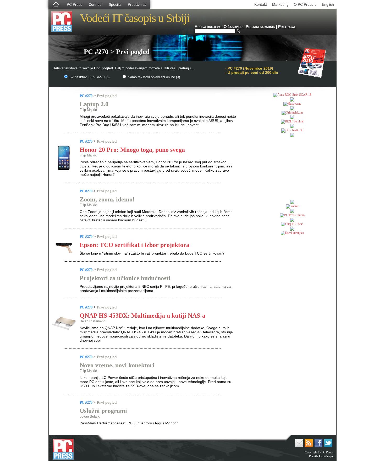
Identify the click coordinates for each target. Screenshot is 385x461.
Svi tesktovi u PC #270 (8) (88, 77)
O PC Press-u (305, 4)
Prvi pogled (107, 96)
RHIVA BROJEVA (208, 27)
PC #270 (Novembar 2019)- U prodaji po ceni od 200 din (251, 70)
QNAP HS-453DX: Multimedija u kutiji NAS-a (142, 315)
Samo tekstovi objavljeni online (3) (153, 77)
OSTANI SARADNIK (260, 27)
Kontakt (260, 4)
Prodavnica (137, 4)
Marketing (280, 4)
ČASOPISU (233, 27)
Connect (95, 4)
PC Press (74, 4)
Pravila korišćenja (321, 456)
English (328, 4)
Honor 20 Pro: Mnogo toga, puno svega (132, 149)
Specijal (115, 4)
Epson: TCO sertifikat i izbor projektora (134, 244)
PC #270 (86, 96)
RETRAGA (286, 27)
